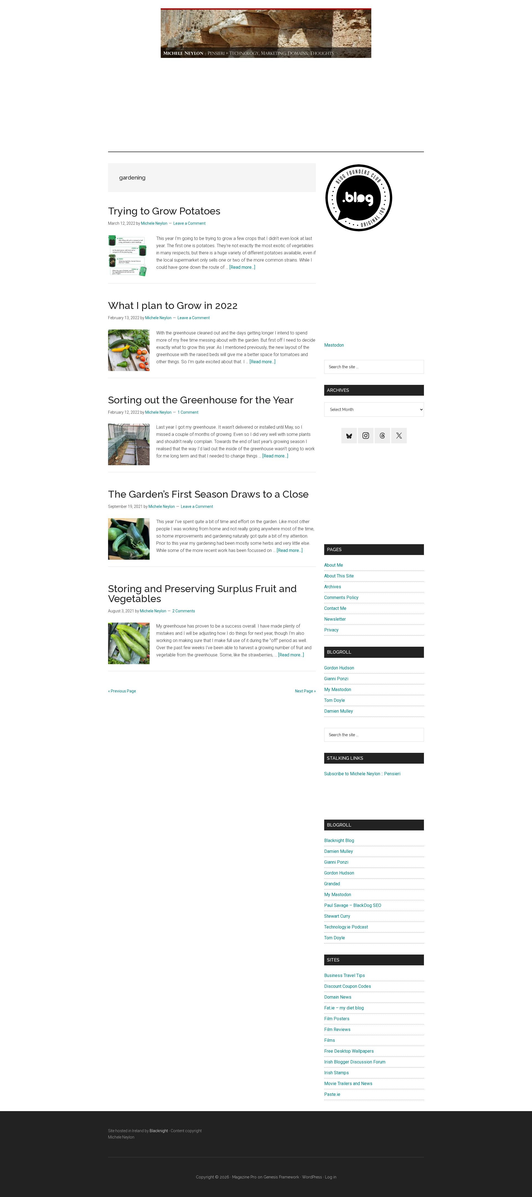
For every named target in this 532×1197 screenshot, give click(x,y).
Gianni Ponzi (336, 678)
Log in (330, 1177)
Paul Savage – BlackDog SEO (352, 905)
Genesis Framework (281, 1177)
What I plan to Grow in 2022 (173, 305)
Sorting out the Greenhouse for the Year (201, 400)
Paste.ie (332, 1094)
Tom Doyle (334, 700)
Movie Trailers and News (348, 1083)
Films (329, 1040)
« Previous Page (122, 691)
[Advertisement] (266, 104)
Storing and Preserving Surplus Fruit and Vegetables (202, 593)
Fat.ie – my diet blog (344, 1008)
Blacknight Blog (339, 840)
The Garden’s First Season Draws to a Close (208, 494)
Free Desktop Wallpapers (349, 1051)
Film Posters (336, 1018)
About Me (333, 565)
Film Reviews (337, 1029)
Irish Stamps (336, 1072)
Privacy (331, 630)
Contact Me (335, 608)
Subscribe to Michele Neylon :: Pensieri (362, 773)
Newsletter (335, 619)
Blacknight (159, 1131)
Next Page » (305, 691)
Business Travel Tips (344, 975)
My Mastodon (337, 689)
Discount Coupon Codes (347, 986)
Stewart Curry (337, 916)
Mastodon (334, 345)
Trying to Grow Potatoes (164, 211)
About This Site (339, 576)
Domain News (337, 997)
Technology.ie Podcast (346, 927)
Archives (332, 586)
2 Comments (183, 611)
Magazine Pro (244, 1177)
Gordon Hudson (339, 668)
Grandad (332, 883)
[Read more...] (242, 267)
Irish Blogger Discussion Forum (354, 1062)
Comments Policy (341, 597)
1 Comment (188, 412)
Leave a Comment (189, 223)
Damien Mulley (338, 711)
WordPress (312, 1177)
